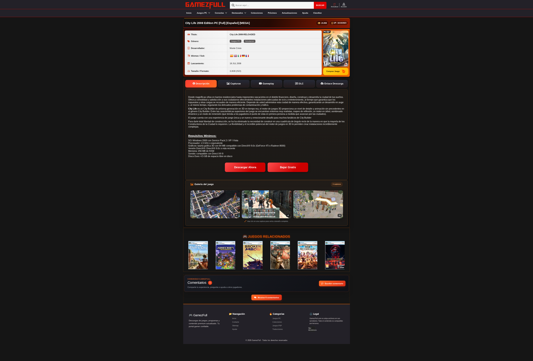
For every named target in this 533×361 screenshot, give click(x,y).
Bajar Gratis (288, 167)
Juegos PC (235, 41)
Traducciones (277, 329)
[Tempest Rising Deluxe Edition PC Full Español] (335, 255)
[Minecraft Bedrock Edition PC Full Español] (225, 255)
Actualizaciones (289, 13)
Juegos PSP (277, 326)
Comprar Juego (333, 71)
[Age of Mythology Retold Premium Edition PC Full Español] (307, 255)
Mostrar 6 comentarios (268, 297)
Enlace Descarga (333, 83)
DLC (300, 83)
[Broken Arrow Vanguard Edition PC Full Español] (253, 255)
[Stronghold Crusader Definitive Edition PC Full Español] (280, 255)
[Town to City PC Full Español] (198, 255)
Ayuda (305, 13)
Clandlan (317, 13)
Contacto (235, 322)
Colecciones (257, 13)
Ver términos (312, 329)
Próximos (272, 13)
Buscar (320, 5)
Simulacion (249, 41)
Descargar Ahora (245, 167)
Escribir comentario (333, 283)
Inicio (189, 13)
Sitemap (235, 326)
